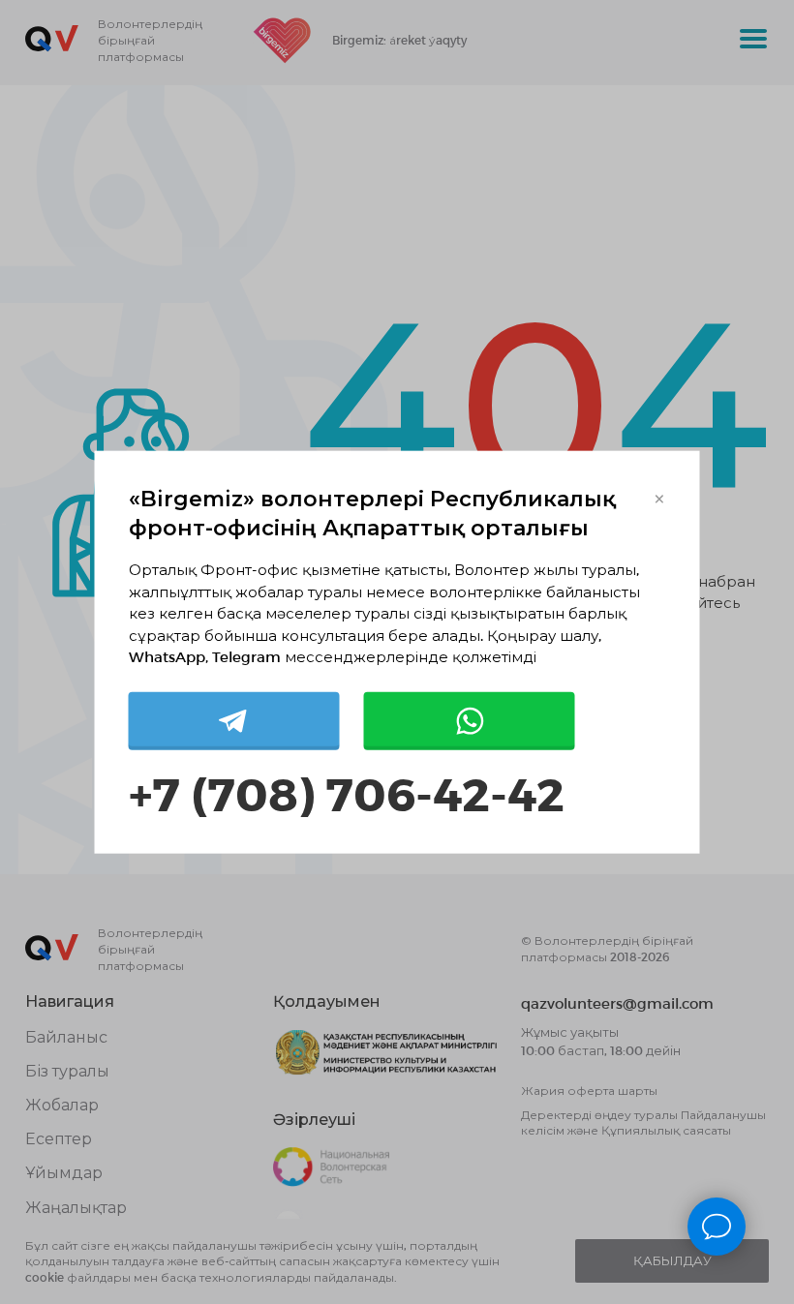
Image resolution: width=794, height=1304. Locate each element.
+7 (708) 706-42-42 (347, 791)
